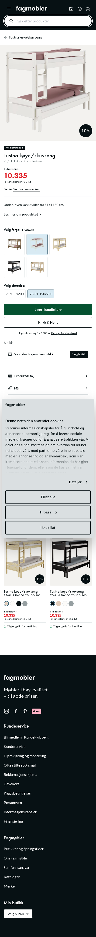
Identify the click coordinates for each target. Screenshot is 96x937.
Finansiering (13, 821)
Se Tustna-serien (26, 189)
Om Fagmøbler (16, 858)
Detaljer (75, 482)
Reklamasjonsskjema (20, 774)
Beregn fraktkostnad (64, 333)
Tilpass (45, 512)
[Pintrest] (25, 711)
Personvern (13, 802)
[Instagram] (6, 711)
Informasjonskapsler (20, 812)
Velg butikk (79, 354)
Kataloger (12, 876)
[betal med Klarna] (36, 711)
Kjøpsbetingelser (17, 793)
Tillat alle (48, 497)
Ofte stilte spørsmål (20, 765)
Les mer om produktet (21, 214)
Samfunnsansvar (17, 867)
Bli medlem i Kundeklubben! (26, 737)
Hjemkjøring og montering (25, 755)
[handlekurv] (79, 9)
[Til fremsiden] (41, 9)
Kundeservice (14, 746)
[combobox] (48, 21)
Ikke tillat (48, 528)
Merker (10, 886)
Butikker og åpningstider (24, 848)
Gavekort (11, 783)
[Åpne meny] (9, 9)
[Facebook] (16, 711)
